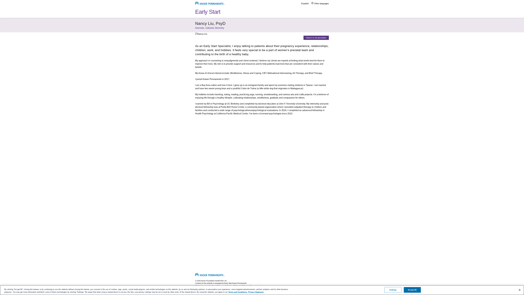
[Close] (520, 290)
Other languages (321, 3)
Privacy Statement (256, 292)
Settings (392, 290)
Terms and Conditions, (238, 292)
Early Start (207, 12)
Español (305, 3)
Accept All (412, 290)
